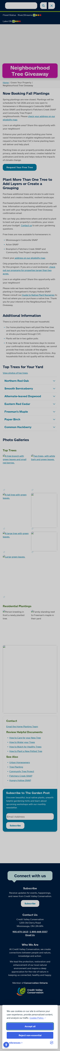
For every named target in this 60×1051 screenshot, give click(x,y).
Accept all (30, 1026)
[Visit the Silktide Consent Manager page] (51, 1042)
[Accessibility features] (6, 1044)
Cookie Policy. (37, 1017)
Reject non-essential (30, 1035)
